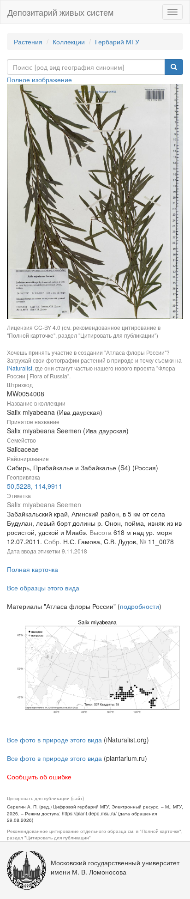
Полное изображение (39, 79)
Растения (28, 41)
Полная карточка (32, 569)
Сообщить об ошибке (39, 776)
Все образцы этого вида (43, 587)
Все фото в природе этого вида (54, 739)
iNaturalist (19, 368)
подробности (139, 606)
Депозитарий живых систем (60, 12)
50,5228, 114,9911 (34, 486)
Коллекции (69, 41)
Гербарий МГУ (117, 41)
